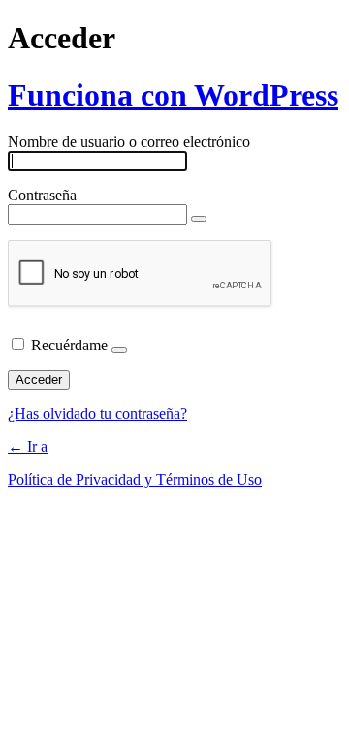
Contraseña (42, 195)
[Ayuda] (119, 350)
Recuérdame (69, 345)
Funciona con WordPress (173, 94)
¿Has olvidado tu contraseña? (97, 414)
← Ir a (28, 446)
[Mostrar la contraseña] (198, 219)
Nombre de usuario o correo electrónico (129, 142)
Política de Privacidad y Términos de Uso (135, 479)
